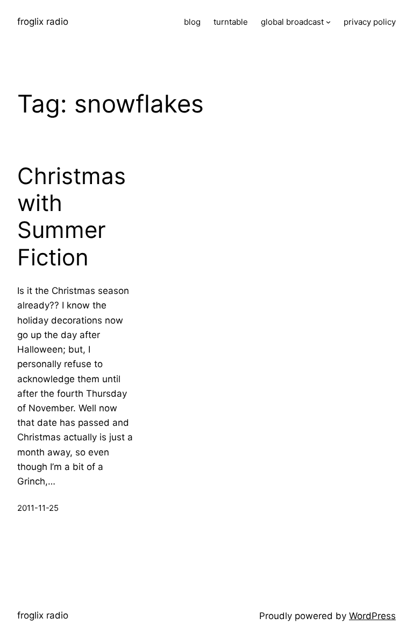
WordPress (372, 615)
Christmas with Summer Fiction (71, 217)
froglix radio (42, 21)
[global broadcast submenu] (328, 21)
